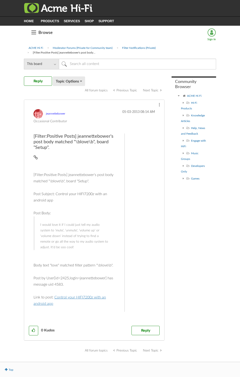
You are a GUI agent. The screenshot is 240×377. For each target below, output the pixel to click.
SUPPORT (106, 21)
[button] (159, 104)
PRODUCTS (50, 21)
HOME (29, 21)
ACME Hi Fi (36, 48)
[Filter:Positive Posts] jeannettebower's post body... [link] (64, 52)
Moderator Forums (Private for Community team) (82, 48)
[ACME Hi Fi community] (178, 95)
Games (195, 178)
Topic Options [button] (67, 81)
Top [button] (11, 369)
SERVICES (72, 21)
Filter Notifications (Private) (139, 48)
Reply (145, 330)
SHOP (89, 21)
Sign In (211, 39)
